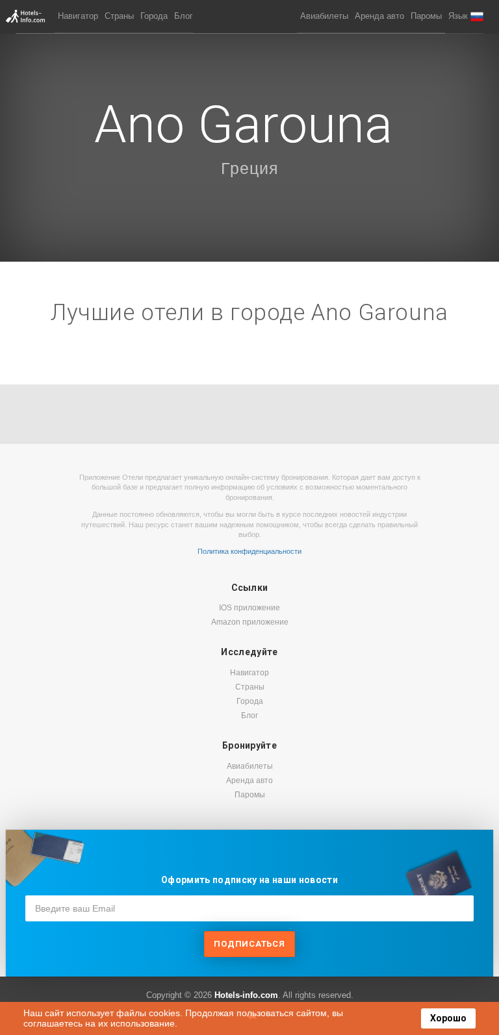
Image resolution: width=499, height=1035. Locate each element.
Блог (183, 16)
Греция (250, 168)
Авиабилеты (324, 16)
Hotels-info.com (246, 995)
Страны (119, 16)
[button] (465, 16)
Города (154, 16)
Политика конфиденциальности (249, 551)
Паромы (426, 16)
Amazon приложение (249, 622)
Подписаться (249, 944)
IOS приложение (249, 607)
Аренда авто (379, 16)
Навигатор (78, 16)
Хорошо (448, 1018)
